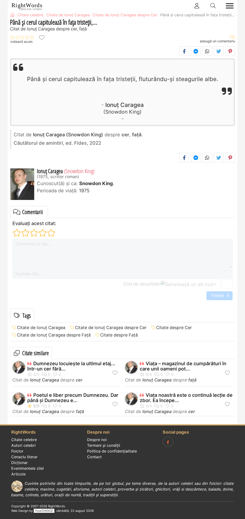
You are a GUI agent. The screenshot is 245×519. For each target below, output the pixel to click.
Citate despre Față (119, 334)
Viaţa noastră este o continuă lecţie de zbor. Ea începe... (186, 397)
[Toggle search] (213, 5)
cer (79, 379)
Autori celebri (23, 445)
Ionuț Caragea (124, 107)
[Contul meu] (197, 5)
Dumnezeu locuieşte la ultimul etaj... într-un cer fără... (71, 366)
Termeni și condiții (103, 445)
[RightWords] (12, 14)
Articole (18, 474)
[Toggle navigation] (228, 5)
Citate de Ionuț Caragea (41, 327)
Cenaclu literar (24, 456)
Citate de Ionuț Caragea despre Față (54, 334)
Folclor (17, 451)
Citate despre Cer (174, 327)
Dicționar (19, 462)
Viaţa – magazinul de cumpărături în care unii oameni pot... (183, 366)
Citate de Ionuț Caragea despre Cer (111, 327)
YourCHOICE (44, 511)
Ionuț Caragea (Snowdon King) (68, 135)
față (192, 379)
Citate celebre (24, 439)
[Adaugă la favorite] (42, 37)
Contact (94, 456)
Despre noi (97, 439)
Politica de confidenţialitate (112, 451)
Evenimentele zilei (27, 468)
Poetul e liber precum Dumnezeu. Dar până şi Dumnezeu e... (72, 397)
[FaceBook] (168, 442)
